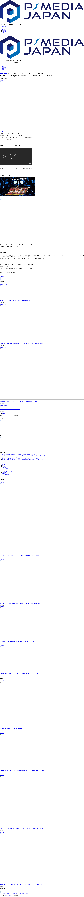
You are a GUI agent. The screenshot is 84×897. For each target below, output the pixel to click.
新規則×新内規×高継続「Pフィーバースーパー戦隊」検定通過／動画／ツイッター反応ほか (18, 401)
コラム (3, 466)
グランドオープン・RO (7, 471)
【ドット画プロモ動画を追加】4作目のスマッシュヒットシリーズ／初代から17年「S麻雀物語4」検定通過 (21, 343)
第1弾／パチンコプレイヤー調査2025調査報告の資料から (14, 728)
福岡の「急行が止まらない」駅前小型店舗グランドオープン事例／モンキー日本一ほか (21, 884)
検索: (1, 415)
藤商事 (3, 413)
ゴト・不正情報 (5, 474)
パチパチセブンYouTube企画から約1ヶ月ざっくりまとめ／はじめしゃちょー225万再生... (21, 828)
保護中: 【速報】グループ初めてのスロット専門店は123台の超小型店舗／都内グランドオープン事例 (22, 459)
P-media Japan (8, 895)
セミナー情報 (5, 468)
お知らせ (4, 31)
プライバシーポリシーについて (6, 893)
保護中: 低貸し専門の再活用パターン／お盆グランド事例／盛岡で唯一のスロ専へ (19, 454)
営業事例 (4, 29)
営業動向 (4, 30)
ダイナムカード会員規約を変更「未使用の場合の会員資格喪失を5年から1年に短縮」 (20, 603)
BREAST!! (4, 465)
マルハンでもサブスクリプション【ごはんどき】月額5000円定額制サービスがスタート (21, 555)
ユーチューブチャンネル (7, 464)
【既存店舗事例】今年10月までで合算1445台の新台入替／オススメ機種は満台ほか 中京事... (22, 770)
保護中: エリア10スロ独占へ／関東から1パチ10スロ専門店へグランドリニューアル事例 (20, 458)
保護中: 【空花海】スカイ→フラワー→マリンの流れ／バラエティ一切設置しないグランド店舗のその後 (23, 455)
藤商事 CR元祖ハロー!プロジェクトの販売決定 (10, 409)
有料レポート (5, 26)
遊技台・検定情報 (6, 65)
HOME (1, 73)
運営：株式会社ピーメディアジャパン (21, 893)
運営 (3, 32)
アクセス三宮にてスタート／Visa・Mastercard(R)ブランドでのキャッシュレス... (19, 673)
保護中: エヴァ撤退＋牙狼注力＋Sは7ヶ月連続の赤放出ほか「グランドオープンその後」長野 (21, 457)
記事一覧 (5, 73)
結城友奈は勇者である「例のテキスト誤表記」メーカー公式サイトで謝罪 (18, 641)
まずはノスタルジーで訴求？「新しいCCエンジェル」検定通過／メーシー (15, 300)
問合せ (3, 33)
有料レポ (4, 467)
